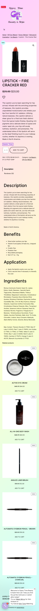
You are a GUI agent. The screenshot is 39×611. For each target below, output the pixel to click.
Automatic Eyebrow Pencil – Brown (19, 529)
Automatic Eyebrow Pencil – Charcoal (19, 578)
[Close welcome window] (35, 589)
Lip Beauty (14, 37)
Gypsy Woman (23, 35)
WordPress (20, 607)
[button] (33, 45)
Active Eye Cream (19, 383)
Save (4, 7)
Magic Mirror (20, 599)
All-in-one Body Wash (19, 431)
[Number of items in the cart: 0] (4, 29)
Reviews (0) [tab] (9, 173)
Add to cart (18, 150)
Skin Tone (22, 604)
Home (4, 35)
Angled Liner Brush (19, 480)
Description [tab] (8, 169)
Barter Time (7, 144)
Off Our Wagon (12, 35)
